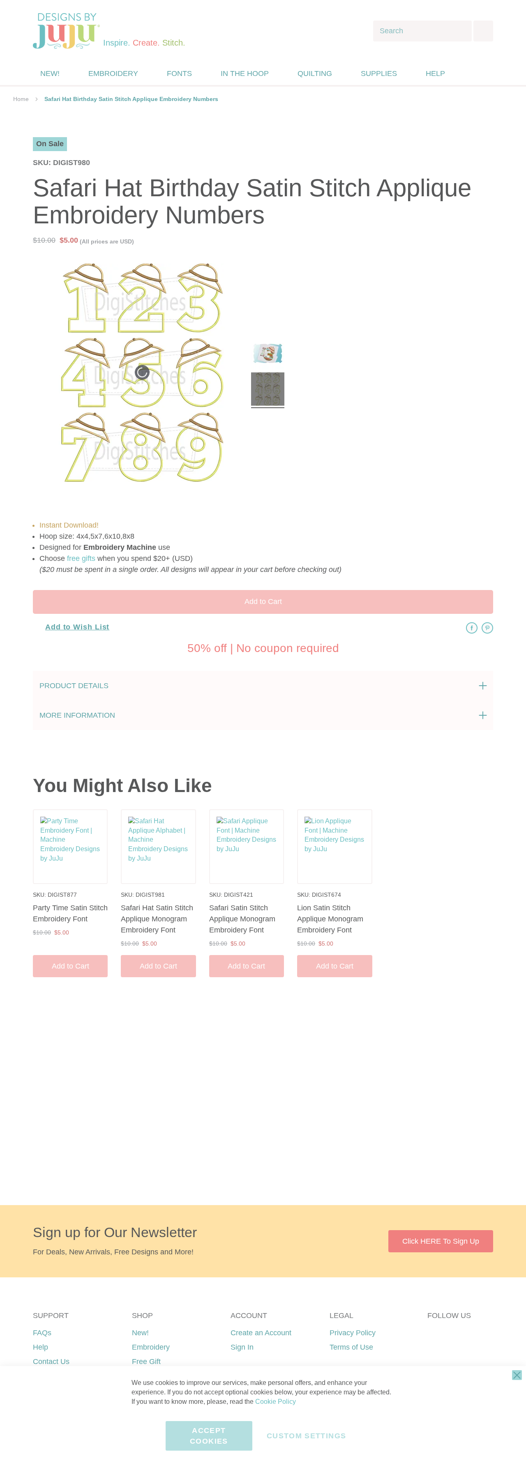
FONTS (179, 73)
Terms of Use (351, 1347)
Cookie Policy (275, 1401)
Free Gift (146, 1361)
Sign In (242, 1347)
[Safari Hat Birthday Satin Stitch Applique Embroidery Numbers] (267, 390)
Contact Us (51, 1361)
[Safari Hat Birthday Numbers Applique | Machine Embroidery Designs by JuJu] (267, 354)
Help (40, 1347)
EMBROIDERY (113, 73)
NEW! (50, 73)
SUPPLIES (379, 73)
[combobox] (422, 31)
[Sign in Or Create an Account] (469, 73)
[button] (486, 73)
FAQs (42, 1333)
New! (140, 1333)
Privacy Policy (353, 1333)
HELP (435, 73)
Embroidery (151, 1347)
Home (21, 99)
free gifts (81, 558)
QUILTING (315, 73)
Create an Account (261, 1333)
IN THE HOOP (245, 73)
